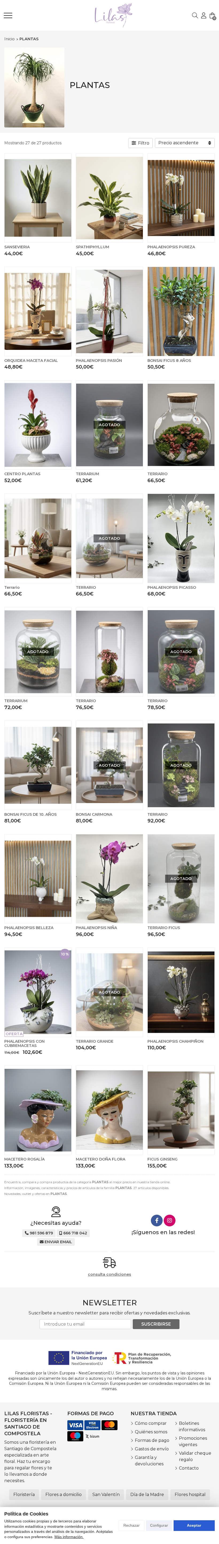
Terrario (12, 587)
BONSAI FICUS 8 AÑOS (169, 360)
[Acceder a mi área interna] (203, 15)
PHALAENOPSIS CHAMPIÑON (175, 1041)
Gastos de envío (152, 1448)
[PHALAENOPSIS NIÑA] (109, 878)
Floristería (24, 1494)
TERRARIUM (87, 473)
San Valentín (106, 1494)
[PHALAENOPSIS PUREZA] (181, 198)
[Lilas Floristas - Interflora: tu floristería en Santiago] (106, 15)
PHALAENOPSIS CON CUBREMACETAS (24, 1043)
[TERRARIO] (181, 425)
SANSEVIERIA (17, 247)
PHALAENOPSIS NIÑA (96, 927)
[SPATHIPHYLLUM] (109, 198)
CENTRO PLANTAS (22, 473)
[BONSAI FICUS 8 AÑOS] (181, 311)
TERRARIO (157, 473)
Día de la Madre (147, 1494)
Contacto (189, 1468)
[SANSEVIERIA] (38, 198)
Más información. (69, 1537)
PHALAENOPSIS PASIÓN (99, 360)
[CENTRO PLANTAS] (38, 425)
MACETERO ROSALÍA (24, 1159)
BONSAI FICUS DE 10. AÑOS (30, 814)
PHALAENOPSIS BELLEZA (28, 927)
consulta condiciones (109, 1274)
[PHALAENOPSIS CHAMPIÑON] (181, 992)
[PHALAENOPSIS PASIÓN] (109, 311)
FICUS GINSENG (162, 1159)
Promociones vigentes (193, 1441)
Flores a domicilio (63, 1494)
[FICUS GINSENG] (181, 1110)
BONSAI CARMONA (94, 814)
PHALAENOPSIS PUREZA (171, 247)
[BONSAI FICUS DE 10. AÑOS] (38, 765)
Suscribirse (156, 1324)
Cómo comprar (151, 1423)
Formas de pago (152, 1440)
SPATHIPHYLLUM (92, 247)
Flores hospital (190, 1494)
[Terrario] (38, 538)
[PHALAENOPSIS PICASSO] (181, 538)
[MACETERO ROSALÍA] (38, 1110)
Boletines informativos (192, 1426)
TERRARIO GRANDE (95, 1041)
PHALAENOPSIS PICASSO (171, 587)
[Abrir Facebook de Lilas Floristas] (156, 1220)
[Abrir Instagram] (169, 1220)
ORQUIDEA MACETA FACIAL (31, 360)
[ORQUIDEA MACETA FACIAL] (38, 311)
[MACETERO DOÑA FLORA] (109, 1110)
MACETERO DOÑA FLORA (100, 1159)
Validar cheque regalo (195, 1456)
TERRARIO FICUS (163, 927)
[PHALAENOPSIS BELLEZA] (38, 878)
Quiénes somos (151, 1431)
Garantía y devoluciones (149, 1460)
